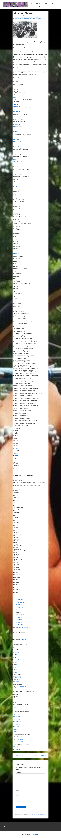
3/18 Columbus (16, 716)
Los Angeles (19, 736)
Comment (18, 772)
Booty (38, 6)
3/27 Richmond (16, 724)
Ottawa (16, 448)
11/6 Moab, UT (18, 611)
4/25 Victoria (16, 707)
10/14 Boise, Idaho (19, 599)
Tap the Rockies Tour (35, 18)
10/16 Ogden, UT (18, 600)
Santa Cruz (18, 676)
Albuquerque (18, 661)
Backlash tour (39, 15)
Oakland (18, 679)
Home (32, 3)
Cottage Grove (20, 741)
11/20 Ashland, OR (19, 621)
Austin (16, 664)
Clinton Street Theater (21, 686)
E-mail (17, 795)
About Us (33, 6)
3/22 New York (16, 719)
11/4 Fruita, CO (18, 609)
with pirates (22, 641)
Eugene (17, 681)
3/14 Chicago (16, 714)
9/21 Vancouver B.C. (17, 749)
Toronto (17, 447)
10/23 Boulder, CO (19, 604)
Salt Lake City (18, 651)
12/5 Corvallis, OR (19, 624)
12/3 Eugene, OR (18, 622)
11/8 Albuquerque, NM (19, 614)
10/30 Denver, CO (19, 607)
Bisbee (16, 666)
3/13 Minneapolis (17, 712)
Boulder (17, 654)
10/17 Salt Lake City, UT (20, 602)
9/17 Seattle (15, 746)
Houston (18, 662)
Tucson (17, 667)
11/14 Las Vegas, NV (19, 617)
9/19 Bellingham (16, 748)
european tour (34, 17)
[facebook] (5, 826)
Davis (18, 737)
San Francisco (19, 677)
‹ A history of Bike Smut (19, 755)
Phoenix (17, 669)
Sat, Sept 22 (16, 141)
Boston (16, 453)
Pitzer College (19, 672)
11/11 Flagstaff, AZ (19, 616)
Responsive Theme (45, 826)
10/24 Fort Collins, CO (19, 605)
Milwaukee (17, 440)
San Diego (18, 671)
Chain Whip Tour (27, 17)
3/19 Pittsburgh (16, 717)
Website (18, 801)
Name (17, 790)
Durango (18, 659)
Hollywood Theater (21, 687)
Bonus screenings (26, 627)
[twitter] (8, 826)
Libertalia (15, 216)
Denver (17, 656)
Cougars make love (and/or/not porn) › (39, 755)
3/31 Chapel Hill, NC (17, 726)
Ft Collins (18, 652)
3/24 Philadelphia (17, 721)
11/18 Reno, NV (18, 619)
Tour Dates (44, 3)
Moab (17, 657)
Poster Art (38, 3)
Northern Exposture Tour (25, 18)
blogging (44, 15)
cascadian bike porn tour (18, 17)
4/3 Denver (15, 729)
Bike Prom (24, 639)
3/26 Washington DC (17, 722)
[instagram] (11, 826)
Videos (51, 3)
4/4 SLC (15, 731)
